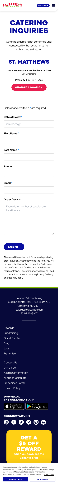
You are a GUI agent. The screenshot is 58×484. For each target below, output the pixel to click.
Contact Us (10, 362)
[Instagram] (6, 422)
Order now (43, 5)
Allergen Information (16, 372)
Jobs (6, 348)
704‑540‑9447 (29, 313)
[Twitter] (28, 422)
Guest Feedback (13, 338)
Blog (6, 343)
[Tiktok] (21, 422)
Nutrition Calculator (15, 378)
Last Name (11, 150)
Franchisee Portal (14, 383)
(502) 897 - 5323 (34, 79)
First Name (11, 133)
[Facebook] (13, 422)
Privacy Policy (49, 474)
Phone (9, 166)
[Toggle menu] (53, 5)
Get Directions (29, 73)
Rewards (9, 328)
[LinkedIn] (43, 422)
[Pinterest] (36, 422)
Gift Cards (10, 367)
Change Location (29, 87)
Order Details (13, 199)
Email (8, 183)
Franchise (10, 353)
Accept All (15, 479)
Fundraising (11, 333)
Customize (42, 479)
